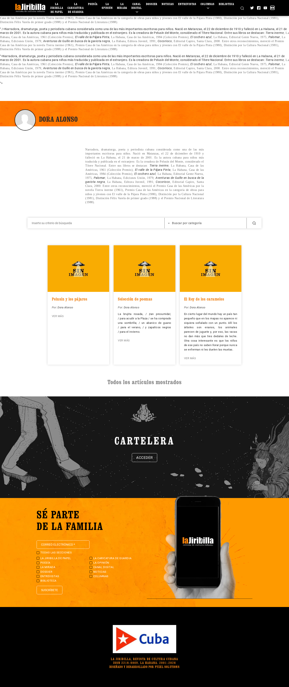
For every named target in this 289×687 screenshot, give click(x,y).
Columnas (208, 4)
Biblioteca (226, 4)
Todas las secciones (56, 552)
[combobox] (206, 223)
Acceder (144, 457)
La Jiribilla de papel (56, 7)
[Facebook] (258, 8)
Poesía (93, 4)
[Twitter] (252, 8)
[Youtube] (265, 8)
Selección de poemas (135, 299)
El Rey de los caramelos (204, 299)
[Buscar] (242, 8)
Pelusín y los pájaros (69, 299)
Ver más (58, 316)
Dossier (151, 4)
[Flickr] (272, 8)
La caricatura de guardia (75, 7)
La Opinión (107, 6)
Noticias (168, 4)
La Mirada (122, 6)
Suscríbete (49, 590)
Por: (55, 307)
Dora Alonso (65, 307)
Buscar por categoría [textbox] (187, 223)
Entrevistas (187, 4)
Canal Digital (136, 6)
